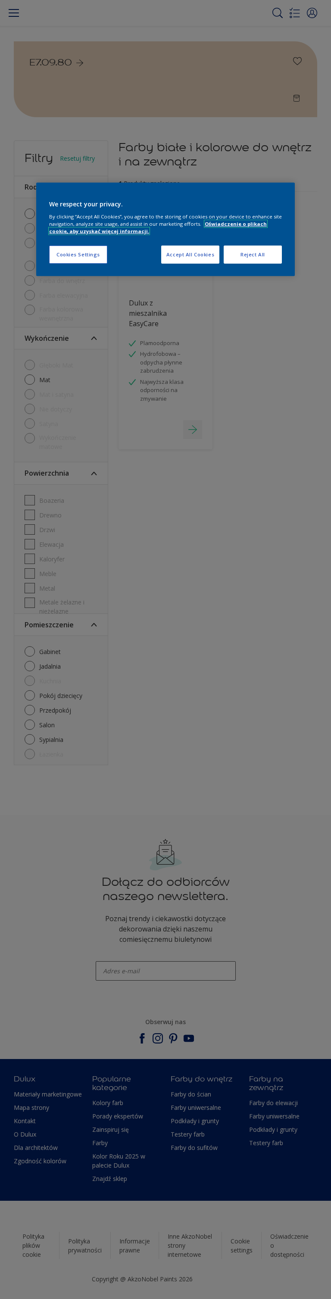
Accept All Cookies (190, 254)
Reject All (252, 254)
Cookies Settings (78, 254)
